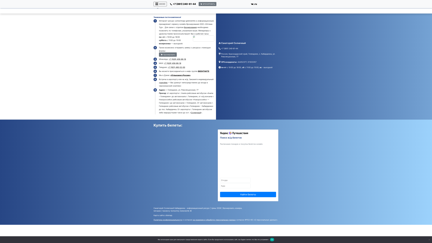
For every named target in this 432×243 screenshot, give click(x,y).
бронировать (228, 208)
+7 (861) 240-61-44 (229, 48)
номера (238, 208)
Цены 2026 (216, 208)
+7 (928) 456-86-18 (177, 59)
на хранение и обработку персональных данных (214, 220)
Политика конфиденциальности (168, 220)
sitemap (168, 215)
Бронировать (169, 54)
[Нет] (429, 239)
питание (157, 211)
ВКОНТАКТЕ (203, 71)
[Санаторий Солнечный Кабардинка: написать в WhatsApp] (221, 4)
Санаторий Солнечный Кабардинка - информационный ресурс (182, 208)
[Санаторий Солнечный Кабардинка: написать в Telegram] (237, 4)
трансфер (163, 82)
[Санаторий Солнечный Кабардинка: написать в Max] (229, 4)
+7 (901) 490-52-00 (176, 67)
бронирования (190, 27)
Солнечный (196, 112)
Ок (272, 239)
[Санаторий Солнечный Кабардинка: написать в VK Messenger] (245, 4)
